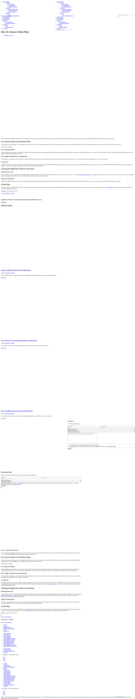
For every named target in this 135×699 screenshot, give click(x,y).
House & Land (60, 18)
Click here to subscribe (6, 622)
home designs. (110, 187)
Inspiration (59, 24)
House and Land (7, 636)
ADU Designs (60, 17)
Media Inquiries (7, 627)
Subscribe (4, 202)
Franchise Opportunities (9, 628)
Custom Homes (63, 22)
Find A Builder (7, 637)
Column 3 (62, 13)
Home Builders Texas (9, 643)
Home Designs (60, 1)
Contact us (59, 28)
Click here (3, 191)
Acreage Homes (66, 5)
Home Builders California (9, 638)
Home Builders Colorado (9, 639)
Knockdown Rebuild (64, 23)
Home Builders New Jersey (10, 644)
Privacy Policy (112, 446)
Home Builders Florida (9, 641)
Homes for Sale (7, 673)
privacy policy (18, 484)
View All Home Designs (67, 15)
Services (58, 20)
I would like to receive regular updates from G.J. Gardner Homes (84, 445)
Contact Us (6, 631)
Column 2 (62, 8)
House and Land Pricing (9, 651)
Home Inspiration (63, 27)
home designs (53, 584)
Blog (61, 26)
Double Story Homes (67, 9)
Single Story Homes (66, 6)
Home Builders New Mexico (10, 646)
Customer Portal (7, 649)
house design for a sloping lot (84, 174)
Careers (5, 626)
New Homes (65, 4)
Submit (69, 448)
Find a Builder (60, 19)
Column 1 (62, 3)
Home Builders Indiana (9, 642)
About (5, 624)
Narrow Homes (65, 11)
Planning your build (8, 35)
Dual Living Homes (66, 10)
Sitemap (5, 652)
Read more (3, 277)
